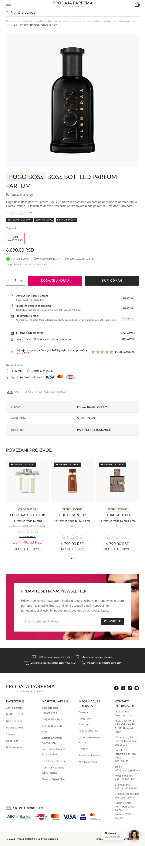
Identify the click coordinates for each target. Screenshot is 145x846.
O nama (83, 712)
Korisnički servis (88, 762)
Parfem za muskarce (94, 429)
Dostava (83, 749)
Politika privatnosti (89, 730)
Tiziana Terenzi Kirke (54, 761)
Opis (10, 392)
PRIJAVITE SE (112, 621)
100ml (91, 418)
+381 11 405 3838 (126, 788)
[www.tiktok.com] (130, 688)
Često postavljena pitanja (47, 392)
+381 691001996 (125, 779)
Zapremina (12, 228)
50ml (81, 418)
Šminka (10, 734)
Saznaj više (128, 333)
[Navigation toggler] (8, 4)
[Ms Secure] (95, 816)
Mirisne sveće (14, 747)
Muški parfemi (14, 714)
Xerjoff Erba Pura (52, 719)
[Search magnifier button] (7, 12)
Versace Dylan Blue (53, 779)
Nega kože (12, 741)
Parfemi (76, 21)
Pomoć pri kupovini (90, 755)
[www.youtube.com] (136, 688)
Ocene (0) (20, 392)
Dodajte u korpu (55, 280)
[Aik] (19, 816)
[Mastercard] (55, 817)
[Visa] (69, 816)
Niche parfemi (14, 721)
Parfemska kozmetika (99, 21)
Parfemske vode (126, 21)
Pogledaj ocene (125, 352)
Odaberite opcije (27, 549)
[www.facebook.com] (116, 688)
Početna (10, 21)
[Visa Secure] (83, 816)
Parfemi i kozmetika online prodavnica (44, 21)
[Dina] (41, 817)
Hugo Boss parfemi (92, 406)
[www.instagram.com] (123, 688)
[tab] (9, 392)
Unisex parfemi (14, 727)
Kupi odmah (112, 280)
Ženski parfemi (14, 708)
